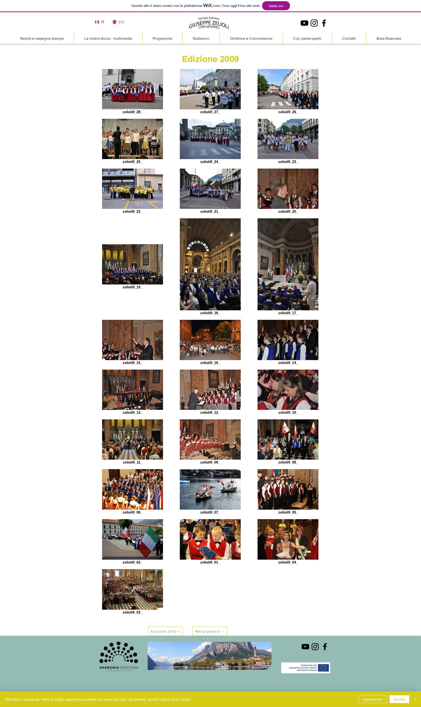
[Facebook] (324, 23)
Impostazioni (373, 699)
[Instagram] (314, 23)
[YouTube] (304, 23)
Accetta (399, 699)
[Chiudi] (415, 699)
